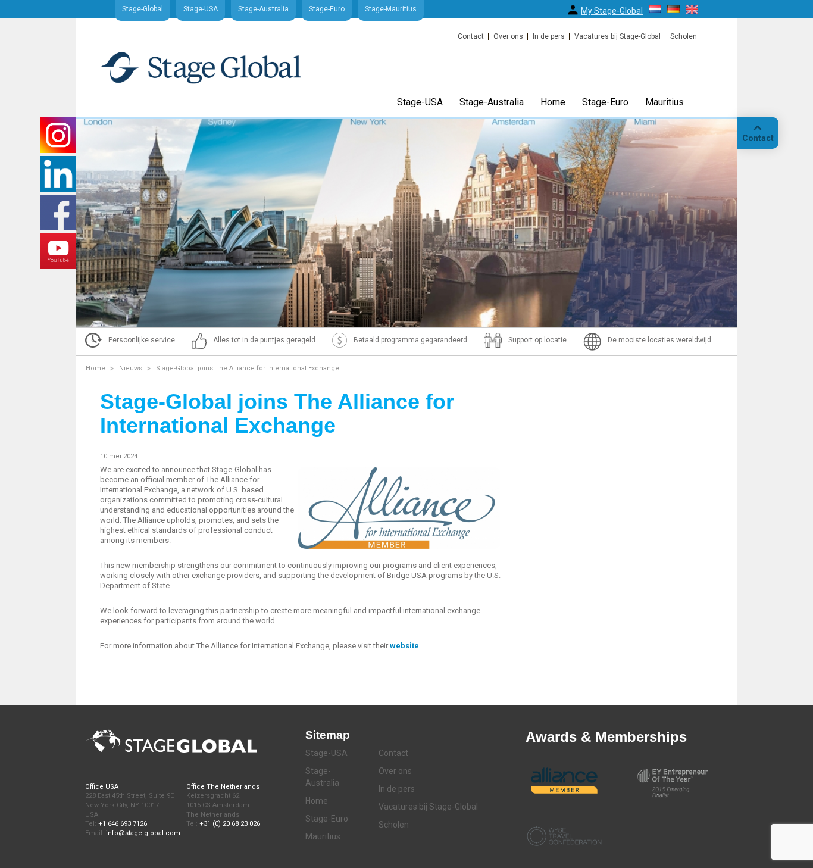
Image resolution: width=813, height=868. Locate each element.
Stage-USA (200, 9)
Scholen (683, 36)
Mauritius (664, 102)
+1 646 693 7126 (122, 824)
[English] (692, 9)
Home (552, 102)
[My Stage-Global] (573, 10)
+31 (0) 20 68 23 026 (229, 824)
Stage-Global (142, 9)
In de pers (549, 36)
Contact (471, 36)
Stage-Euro (327, 9)
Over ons (508, 36)
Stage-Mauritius (391, 9)
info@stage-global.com (143, 833)
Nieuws (130, 368)
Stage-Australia (263, 9)
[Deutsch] (673, 9)
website (404, 645)
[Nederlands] (655, 9)
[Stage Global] (221, 73)
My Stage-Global (612, 10)
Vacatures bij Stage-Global (617, 36)
